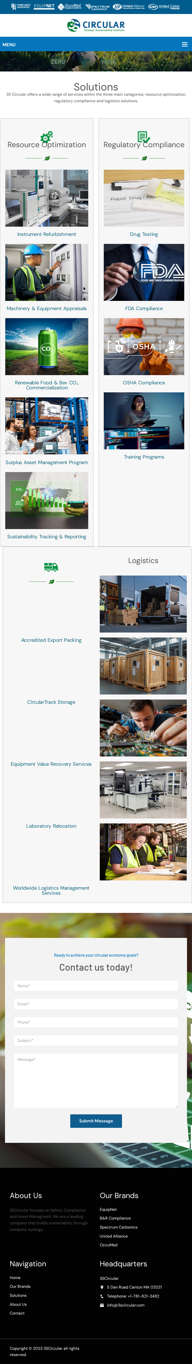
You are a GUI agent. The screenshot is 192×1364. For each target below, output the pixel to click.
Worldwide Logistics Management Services (51, 890)
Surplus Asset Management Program (47, 462)
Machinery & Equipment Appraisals (47, 308)
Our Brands (20, 1286)
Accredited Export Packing (51, 640)
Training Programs (144, 457)
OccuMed (109, 1245)
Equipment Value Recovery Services (51, 764)
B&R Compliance (115, 1218)
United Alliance (114, 1236)
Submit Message (96, 1121)
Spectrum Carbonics (119, 1227)
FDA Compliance (144, 308)
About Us (18, 1304)
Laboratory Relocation (51, 826)
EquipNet (108, 1209)
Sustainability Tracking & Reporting (46, 536)
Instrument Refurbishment (47, 234)
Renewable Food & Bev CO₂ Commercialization (46, 385)
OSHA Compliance (144, 382)
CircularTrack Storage (51, 702)
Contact (17, 1313)
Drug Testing (144, 234)
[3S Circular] (95, 25)
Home (15, 1277)
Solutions (18, 1295)
